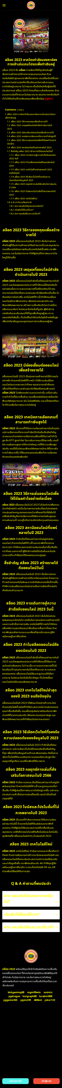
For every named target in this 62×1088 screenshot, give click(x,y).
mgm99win (34, 992)
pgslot (49, 99)
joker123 (50, 1000)
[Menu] (4, 5)
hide (21, 109)
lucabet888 (45, 996)
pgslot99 (25, 1000)
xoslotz (48, 992)
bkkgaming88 (16, 992)
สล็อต (22, 70)
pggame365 (10, 1000)
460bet (38, 1000)
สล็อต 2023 (8, 969)
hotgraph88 (30, 996)
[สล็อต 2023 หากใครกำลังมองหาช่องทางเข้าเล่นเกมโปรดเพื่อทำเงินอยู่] (31, 5)
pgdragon (14, 996)
